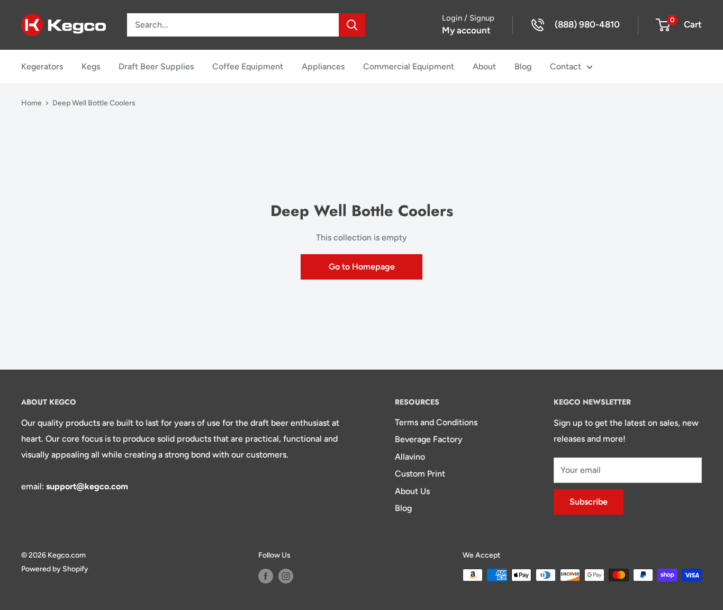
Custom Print (420, 474)
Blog (522, 66)
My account (466, 30)
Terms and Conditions (436, 422)
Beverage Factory (429, 439)
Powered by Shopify (54, 568)
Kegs (91, 66)
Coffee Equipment (247, 66)
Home (31, 102)
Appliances (323, 66)
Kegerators (42, 66)
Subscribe (589, 502)
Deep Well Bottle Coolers (93, 102)
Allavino (410, 457)
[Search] (352, 25)
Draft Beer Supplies (156, 66)
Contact (565, 66)
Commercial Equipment (408, 66)
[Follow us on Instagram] (285, 576)
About (484, 66)
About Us (412, 491)
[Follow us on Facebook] (265, 576)
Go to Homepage (362, 267)
